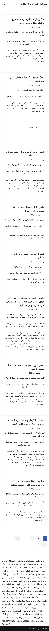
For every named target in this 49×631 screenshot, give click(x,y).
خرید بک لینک (7, 564)
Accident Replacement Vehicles (16, 621)
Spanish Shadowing (25, 591)
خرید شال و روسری (10, 577)
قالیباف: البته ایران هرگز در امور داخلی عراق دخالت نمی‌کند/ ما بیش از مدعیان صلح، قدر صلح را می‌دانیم (25, 302)
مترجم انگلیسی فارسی (36, 584)
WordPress (31, 629)
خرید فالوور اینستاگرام (35, 561)
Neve (45, 629)
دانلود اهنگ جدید (18, 571)
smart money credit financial (26, 564)
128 (17, 538)
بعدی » (43, 545)
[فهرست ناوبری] (4, 4)
